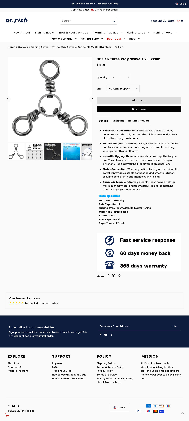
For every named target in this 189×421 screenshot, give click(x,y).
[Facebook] (100, 335)
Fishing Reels (44, 32)
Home (11, 47)
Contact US (15, 367)
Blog (132, 38)
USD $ (183, 3)
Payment (57, 363)
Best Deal (114, 38)
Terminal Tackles (105, 32)
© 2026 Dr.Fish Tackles (21, 411)
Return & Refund (138, 120)
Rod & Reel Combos (73, 32)
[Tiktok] (112, 335)
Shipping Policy (106, 363)
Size (99, 88)
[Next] (92, 99)
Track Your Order (62, 371)
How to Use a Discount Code (69, 374)
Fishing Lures (136, 32)
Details (103, 121)
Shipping (118, 120)
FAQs (55, 367)
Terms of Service (107, 374)
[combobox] (85, 20)
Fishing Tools (162, 32)
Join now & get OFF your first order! (94, 9)
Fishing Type (90, 38)
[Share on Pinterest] (119, 276)
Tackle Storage (61, 38)
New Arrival (22, 32)
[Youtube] (105, 335)
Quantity (102, 77)
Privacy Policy (105, 371)
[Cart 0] (7, 415)
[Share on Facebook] (108, 276)
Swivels (23, 47)
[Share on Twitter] (113, 276)
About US (13, 363)
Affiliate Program (18, 371)
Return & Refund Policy (110, 367)
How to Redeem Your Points (68, 378)
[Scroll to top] (182, 413)
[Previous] (7, 99)
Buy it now (139, 109)
